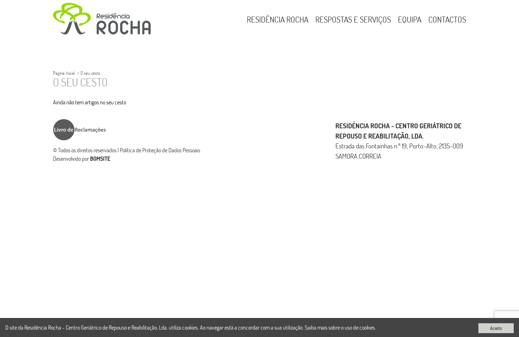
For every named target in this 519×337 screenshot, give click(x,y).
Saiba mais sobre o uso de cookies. (340, 327)
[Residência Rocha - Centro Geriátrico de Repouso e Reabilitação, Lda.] (102, 19)
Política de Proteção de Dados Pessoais (160, 150)
